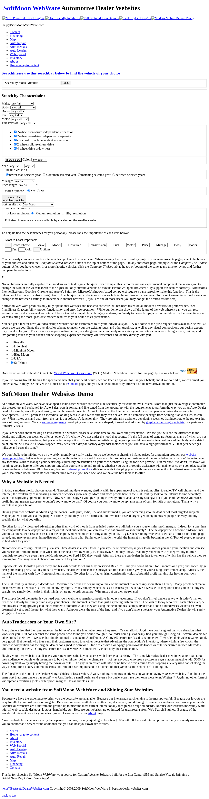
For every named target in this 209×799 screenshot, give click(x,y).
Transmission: (11, 123)
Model (56, 245)
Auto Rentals (18, 46)
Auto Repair (18, 43)
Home (24, 65)
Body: (6, 107)
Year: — (13, 166)
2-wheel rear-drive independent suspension (44, 136)
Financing (16, 35)
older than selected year (61, 175)
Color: (26, 159)
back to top (9, 795)
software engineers (54, 422)
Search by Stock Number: (21, 83)
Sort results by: (12, 204)
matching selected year (95, 175)
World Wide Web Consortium (73, 373)
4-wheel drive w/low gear (33, 148)
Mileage (161, 245)
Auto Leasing (18, 50)
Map (13, 39)
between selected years (130, 175)
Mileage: (8, 181)
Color (28, 249)
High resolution (75, 213)
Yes (33, 191)
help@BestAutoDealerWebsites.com (25, 788)
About (14, 61)
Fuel (116, 245)
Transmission (97, 245)
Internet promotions (79, 469)
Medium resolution (47, 213)
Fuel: (5, 115)
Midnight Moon (24, 350)
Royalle (19, 342)
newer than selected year (25, 175)
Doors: (6, 111)
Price (145, 245)
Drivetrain (74, 245)
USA (17, 358)
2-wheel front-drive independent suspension (45, 132)
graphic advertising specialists (165, 422)
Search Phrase (21, 245)
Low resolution (19, 213)
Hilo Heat (20, 346)
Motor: (6, 119)
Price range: (10, 185)
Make (41, 245)
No (42, 191)
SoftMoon (20, 362)
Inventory (16, 58)
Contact (15, 32)
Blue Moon (21, 354)
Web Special (18, 54)
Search (61, 73)
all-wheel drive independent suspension (42, 140)
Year (15, 249)
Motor (131, 245)
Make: (6, 103)
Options (45, 249)
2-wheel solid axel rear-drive (35, 144)
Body (177, 245)
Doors (193, 245)
